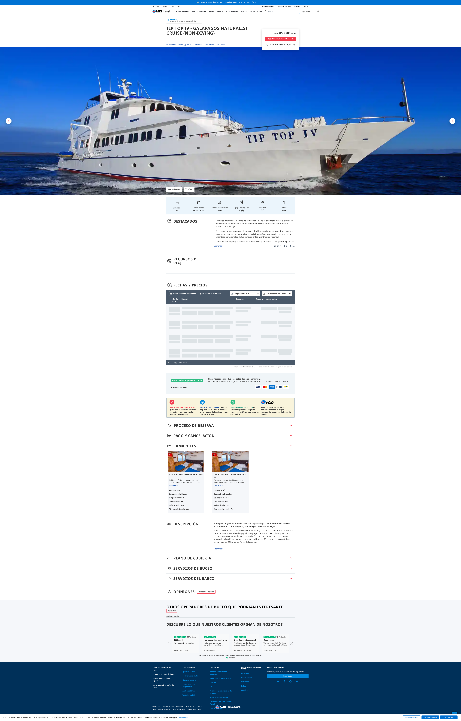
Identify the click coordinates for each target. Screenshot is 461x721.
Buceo (211, 11)
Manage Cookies (411, 717)
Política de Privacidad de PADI (173, 706)
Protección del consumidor (161, 709)
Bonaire (244, 690)
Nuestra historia (189, 680)
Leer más (218, 246)
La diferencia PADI (189, 676)
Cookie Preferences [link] (194, 709)
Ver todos (172, 611)
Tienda (165, 6)
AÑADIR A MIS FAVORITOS (282, 44)
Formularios (190, 706)
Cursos (220, 11)
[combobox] (280, 11)
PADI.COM (155, 6)
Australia (245, 673)
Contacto (199, 706)
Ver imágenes (174, 189)
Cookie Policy (183, 717)
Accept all (449, 717)
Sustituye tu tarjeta (268, 6)
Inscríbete (287, 676)
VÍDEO (190, 189)
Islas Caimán (246, 677)
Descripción (209, 44)
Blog (178, 6)
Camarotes (198, 44)
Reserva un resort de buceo (163, 674)
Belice (243, 686)
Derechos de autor (179, 709)
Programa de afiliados (219, 697)
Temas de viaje (256, 11)
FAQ (211, 686)
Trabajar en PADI (189, 695)
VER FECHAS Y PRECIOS (282, 38)
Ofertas (244, 11)
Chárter (213, 682)
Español (296, 6)
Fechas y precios (184, 44)
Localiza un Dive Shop (284, 6)
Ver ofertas (252, 2)
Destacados (171, 44)
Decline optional (430, 717)
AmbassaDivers (188, 691)
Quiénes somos (188, 671)
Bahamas (245, 682)
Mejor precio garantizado (220, 678)
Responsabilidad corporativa (189, 685)
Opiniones (221, 44)
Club (172, 6)
